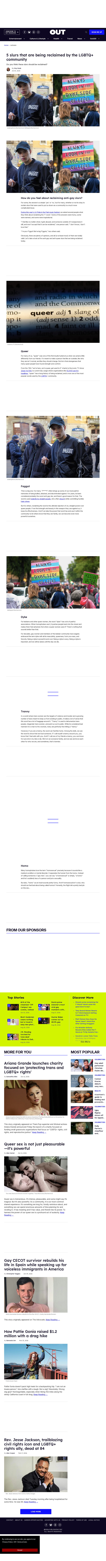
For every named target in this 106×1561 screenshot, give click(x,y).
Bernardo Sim (11, 1340)
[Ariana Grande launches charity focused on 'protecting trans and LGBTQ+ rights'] (35, 1098)
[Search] (86, 32)
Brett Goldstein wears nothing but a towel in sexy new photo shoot (27, 1022)
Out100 (93, 39)
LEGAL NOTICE (94, 1520)
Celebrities (100, 1059)
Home (6, 45)
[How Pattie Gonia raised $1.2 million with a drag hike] (35, 1361)
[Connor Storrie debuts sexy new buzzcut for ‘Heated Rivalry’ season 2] (82, 1081)
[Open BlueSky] (29, 32)
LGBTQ (44, 376)
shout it (62, 499)
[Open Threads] (33, 32)
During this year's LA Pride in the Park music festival (40, 212)
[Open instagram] (38, 32)
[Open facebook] (24, 32)
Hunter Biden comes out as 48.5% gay (57, 1019)
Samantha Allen (11, 1076)
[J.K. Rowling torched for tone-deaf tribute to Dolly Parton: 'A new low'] (13, 1037)
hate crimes (25, 501)
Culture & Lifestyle (37, 39)
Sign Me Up (97, 32)
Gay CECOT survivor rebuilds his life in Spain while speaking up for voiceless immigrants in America (35, 1264)
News (80, 39)
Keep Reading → (39, 1132)
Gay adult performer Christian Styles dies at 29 (99, 1068)
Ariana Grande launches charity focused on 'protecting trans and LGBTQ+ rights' (34, 1067)
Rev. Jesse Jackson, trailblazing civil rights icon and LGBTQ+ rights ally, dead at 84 (33, 1444)
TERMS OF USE (81, 1520)
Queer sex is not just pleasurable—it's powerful (34, 1146)
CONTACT (9, 1520)
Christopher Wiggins (13, 1274)
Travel (70, 39)
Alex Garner (10, 1153)
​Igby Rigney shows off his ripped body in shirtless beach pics (99, 1117)
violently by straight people (41, 499)
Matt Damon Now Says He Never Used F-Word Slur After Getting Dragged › (86, 1021)
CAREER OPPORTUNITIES (33, 1520)
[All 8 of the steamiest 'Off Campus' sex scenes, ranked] (13, 1007)
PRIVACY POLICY (68, 1520)
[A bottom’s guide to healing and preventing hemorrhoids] (82, 1097)
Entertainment (15, 39)
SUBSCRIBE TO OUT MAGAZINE (10, 32)
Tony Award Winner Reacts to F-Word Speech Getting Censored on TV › (86, 1013)
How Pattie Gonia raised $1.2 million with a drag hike (30, 1333)
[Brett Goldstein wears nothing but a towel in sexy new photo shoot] (13, 1022)
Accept (19, 1550)
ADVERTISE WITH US (52, 1520)
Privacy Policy (7, 1542)
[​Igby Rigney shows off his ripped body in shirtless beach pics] (82, 1112)
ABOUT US (18, 1520)
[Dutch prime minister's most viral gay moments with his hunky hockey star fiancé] (44, 1007)
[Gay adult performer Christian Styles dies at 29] (82, 1065)
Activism (13, 45)
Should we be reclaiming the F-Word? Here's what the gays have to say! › (86, 1004)
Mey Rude (17, 68)
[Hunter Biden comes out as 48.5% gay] (44, 1021)
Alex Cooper (10, 1453)
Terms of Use (22, 1542)
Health (56, 39)
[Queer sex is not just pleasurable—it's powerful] (35, 1174)
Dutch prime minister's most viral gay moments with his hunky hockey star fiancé (58, 1009)
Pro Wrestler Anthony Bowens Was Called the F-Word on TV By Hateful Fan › (86, 1030)
